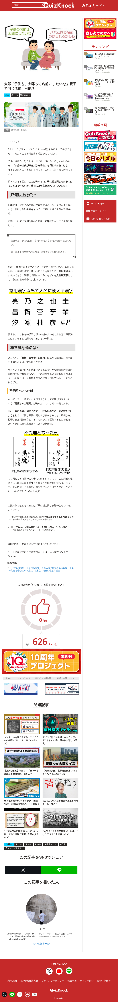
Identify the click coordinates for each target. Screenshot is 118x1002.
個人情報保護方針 (29, 980)
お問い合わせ (103, 980)
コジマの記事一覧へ (41, 943)
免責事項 (72, 980)
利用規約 (12, 980)
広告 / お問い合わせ (100, 219)
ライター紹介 (97, 203)
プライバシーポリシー (52, 980)
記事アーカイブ (98, 211)
